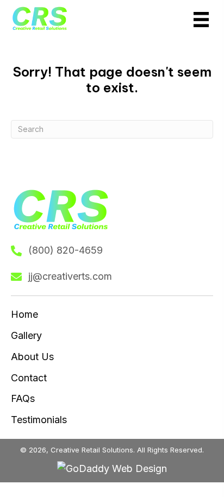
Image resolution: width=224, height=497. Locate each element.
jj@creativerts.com (70, 276)
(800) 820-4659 (65, 250)
